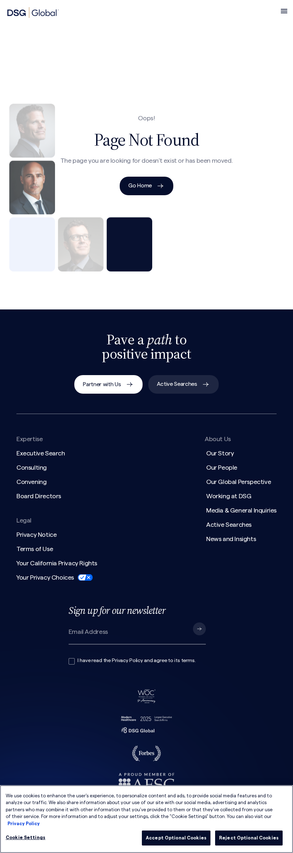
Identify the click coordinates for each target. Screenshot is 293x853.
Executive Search (40, 453)
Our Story (220, 453)
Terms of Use (34, 549)
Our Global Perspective (238, 482)
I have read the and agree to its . (136, 660)
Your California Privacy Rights (56, 563)
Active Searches (177, 384)
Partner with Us (102, 384)
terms (188, 660)
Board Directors (38, 496)
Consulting (31, 467)
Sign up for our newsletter (117, 610)
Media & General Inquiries (241, 510)
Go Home (140, 185)
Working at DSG (228, 496)
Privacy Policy (127, 660)
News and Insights (231, 539)
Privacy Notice (36, 534)
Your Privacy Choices (45, 577)
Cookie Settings (25, 837)
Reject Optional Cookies (249, 838)
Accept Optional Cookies (176, 838)
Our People (221, 467)
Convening (31, 482)
